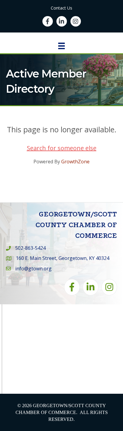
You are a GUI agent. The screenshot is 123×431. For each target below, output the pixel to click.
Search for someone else (61, 148)
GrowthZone (75, 161)
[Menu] (61, 45)
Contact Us (61, 8)
